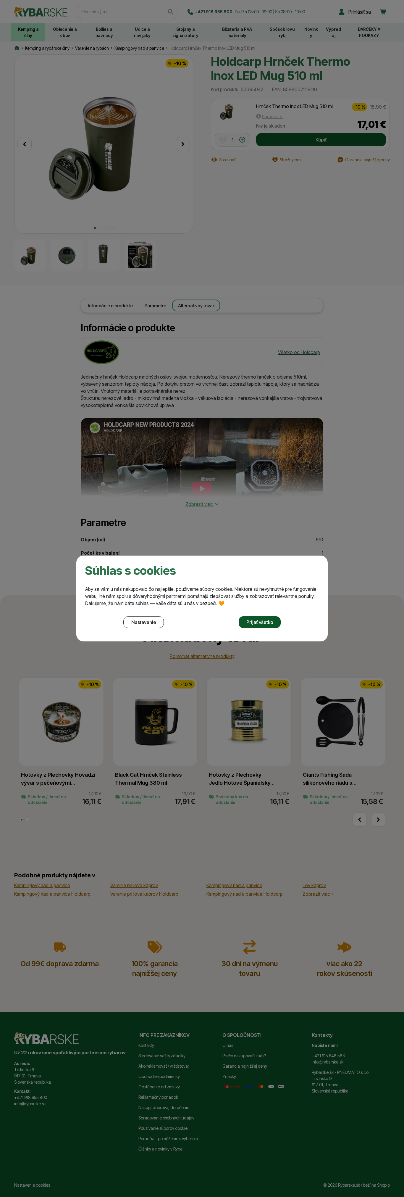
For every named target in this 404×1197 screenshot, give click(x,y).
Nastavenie (143, 622)
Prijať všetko (259, 622)
